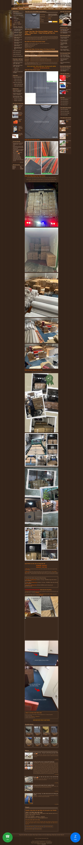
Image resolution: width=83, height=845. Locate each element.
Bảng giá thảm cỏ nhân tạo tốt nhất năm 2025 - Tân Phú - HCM (18, 144)
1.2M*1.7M (16, 68)
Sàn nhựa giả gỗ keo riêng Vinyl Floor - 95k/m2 (65, 59)
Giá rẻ (15, 17)
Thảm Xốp (62, 97)
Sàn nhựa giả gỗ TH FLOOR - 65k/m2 (64, 47)
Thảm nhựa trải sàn (17, 52)
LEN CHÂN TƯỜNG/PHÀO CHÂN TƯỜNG (44, 594)
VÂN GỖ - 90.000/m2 (18, 98)
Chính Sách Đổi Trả (16, 155)
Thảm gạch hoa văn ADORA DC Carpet (18, 35)
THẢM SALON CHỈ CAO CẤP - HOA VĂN (17, 66)
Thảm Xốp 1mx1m (64, 104)
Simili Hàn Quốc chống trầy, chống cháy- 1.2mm (18, 97)
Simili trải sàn (16, 88)
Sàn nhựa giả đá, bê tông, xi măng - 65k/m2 (65, 50)
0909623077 (37, 716)
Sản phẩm (27, 8)
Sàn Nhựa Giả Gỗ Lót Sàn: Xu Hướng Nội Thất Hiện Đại (43, 761)
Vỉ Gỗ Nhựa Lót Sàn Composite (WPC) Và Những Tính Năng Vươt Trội (18, 150)
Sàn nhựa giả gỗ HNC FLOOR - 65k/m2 (65, 38)
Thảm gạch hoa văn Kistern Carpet (18, 45)
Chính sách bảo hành (48, 826)
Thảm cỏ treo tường (18, 80)
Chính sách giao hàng (39, 826)
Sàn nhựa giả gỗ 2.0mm (65, 53)
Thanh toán (57, 8)
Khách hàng (50, 8)
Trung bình (16, 18)
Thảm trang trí (43, 822)
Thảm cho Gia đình (64, 109)
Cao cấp (15, 20)
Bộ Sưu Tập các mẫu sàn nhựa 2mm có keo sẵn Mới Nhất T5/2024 (45, 777)
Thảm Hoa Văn (17, 22)
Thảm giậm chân (49, 822)
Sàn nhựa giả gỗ (30, 822)
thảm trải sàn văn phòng (45, 589)
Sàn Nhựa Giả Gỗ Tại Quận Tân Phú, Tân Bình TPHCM (43, 785)
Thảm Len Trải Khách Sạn (17, 24)
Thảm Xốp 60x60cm (64, 102)
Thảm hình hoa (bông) (65, 113)
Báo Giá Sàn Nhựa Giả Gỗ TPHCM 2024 (17, 153)
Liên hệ (63, 8)
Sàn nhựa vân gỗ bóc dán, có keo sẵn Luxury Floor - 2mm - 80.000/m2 (65, 55)
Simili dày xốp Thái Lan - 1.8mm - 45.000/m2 (18, 94)
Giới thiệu (21, 8)
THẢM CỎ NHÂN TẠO (17, 77)
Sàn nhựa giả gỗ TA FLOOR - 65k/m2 (64, 40)
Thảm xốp (27, 823)
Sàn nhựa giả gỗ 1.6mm (65, 35)
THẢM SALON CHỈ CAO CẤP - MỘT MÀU (17, 63)
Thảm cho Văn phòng (64, 73)
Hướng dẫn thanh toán (30, 826)
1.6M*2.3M (16, 69)
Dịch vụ (40, 8)
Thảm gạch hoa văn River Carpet (18, 43)
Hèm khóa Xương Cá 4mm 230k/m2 (65, 70)
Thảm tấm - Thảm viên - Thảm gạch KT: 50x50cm (18, 27)
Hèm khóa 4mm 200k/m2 (65, 67)
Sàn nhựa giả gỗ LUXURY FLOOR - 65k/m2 (64, 43)
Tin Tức (45, 8)
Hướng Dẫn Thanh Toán (17, 158)
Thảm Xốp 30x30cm (64, 99)
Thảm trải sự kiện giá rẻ (17, 13)
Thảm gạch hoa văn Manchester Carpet (18, 32)
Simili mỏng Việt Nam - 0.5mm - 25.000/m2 (17, 91)
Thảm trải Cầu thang (17, 50)
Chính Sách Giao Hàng (17, 157)
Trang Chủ (15, 8)
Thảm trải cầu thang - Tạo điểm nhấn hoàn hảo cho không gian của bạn (45, 794)
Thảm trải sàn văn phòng (38, 821)
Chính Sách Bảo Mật (16, 154)
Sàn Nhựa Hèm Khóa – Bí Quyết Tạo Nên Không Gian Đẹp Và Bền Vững (45, 753)
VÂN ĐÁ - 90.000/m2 (18, 100)
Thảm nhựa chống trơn (17, 82)
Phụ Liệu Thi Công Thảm (18, 56)
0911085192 (32, 716)
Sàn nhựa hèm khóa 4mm (65, 66)
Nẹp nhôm (27, 591)
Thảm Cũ (68, 8)
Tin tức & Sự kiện (16, 141)
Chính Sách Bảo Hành (17, 156)
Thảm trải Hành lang (17, 54)
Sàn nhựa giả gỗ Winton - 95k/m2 (65, 63)
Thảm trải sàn (16, 11)
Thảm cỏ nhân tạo (37, 822)
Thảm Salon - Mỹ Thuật (18, 59)
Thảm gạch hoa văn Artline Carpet (18, 37)
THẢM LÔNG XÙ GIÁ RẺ (18, 60)
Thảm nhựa (15, 75)
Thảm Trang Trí (34, 8)
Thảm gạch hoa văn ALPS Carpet (18, 40)
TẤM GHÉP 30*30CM (18, 86)
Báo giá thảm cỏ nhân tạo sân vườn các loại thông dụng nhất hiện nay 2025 (18, 147)
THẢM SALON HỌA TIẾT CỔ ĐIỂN (18, 72)
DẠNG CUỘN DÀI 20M (18, 84)
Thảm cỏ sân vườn (17, 79)
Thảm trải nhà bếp (64, 114)
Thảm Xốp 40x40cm (64, 101)
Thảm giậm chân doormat (65, 107)
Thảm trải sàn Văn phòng (18, 15)
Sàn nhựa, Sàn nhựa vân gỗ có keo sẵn (18, 160)
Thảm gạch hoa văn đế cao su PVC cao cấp (18, 48)
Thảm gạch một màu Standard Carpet (18, 30)
